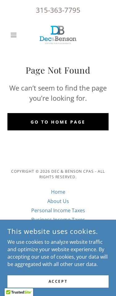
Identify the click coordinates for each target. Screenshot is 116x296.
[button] (15, 35)
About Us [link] (58, 201)
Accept (58, 281)
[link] (58, 35)
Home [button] (58, 191)
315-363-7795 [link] (58, 10)
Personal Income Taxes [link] (58, 210)
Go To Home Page (58, 122)
